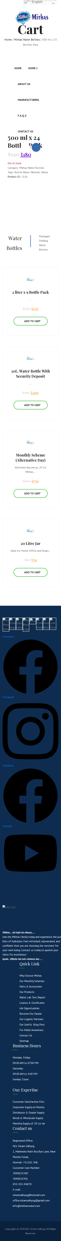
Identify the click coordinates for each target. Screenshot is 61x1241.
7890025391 (20, 1178)
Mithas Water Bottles (31, 167)
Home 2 (33, 68)
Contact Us (25, 131)
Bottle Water (21, 172)
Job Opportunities (29, 1008)
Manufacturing (28, 99)
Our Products (26, 992)
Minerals (35, 172)
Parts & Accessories (30, 986)
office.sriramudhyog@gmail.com (31, 1200)
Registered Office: (23, 1140)
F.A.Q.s (22, 115)
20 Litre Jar (30, 543)
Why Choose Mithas (30, 975)
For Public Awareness (31, 1030)
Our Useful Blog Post (32, 1024)
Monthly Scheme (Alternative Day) (30, 457)
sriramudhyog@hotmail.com (29, 1195)
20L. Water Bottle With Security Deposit (30, 373)
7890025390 (20, 1173)
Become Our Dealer (30, 1013)
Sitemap (24, 1040)
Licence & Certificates (32, 1002)
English (37, 2)
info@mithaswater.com (26, 1206)
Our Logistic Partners (31, 1019)
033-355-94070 (22, 1184)
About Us (24, 84)
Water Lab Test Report (32, 997)
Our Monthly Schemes (31, 981)
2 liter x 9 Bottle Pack (30, 292)
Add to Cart (32, 321)
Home (18, 68)
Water (44, 172)
